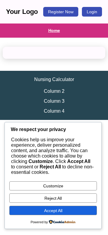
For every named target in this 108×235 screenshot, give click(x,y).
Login (92, 11)
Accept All (53, 210)
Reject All (53, 198)
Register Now (61, 11)
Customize (53, 185)
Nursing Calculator (54, 79)
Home (54, 30)
